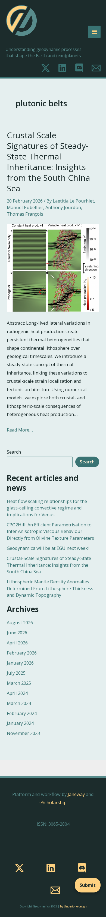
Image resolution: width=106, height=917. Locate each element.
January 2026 (20, 663)
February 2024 (22, 713)
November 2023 (23, 733)
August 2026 (20, 622)
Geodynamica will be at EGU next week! (48, 548)
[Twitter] (45, 68)
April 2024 (17, 693)
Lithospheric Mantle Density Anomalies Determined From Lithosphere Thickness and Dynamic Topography (50, 588)
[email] (55, 890)
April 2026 (17, 643)
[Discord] (79, 68)
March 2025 (19, 683)
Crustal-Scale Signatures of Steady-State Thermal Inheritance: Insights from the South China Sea (48, 161)
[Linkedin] (62, 68)
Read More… (20, 430)
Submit (88, 885)
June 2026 (17, 632)
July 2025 (16, 673)
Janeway (76, 794)
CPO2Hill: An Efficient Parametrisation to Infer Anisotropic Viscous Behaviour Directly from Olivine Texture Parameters (50, 531)
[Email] (96, 68)
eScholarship (53, 802)
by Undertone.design (73, 906)
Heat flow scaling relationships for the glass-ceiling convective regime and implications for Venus (47, 508)
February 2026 (22, 653)
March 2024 (19, 703)
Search (14, 452)
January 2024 (20, 723)
